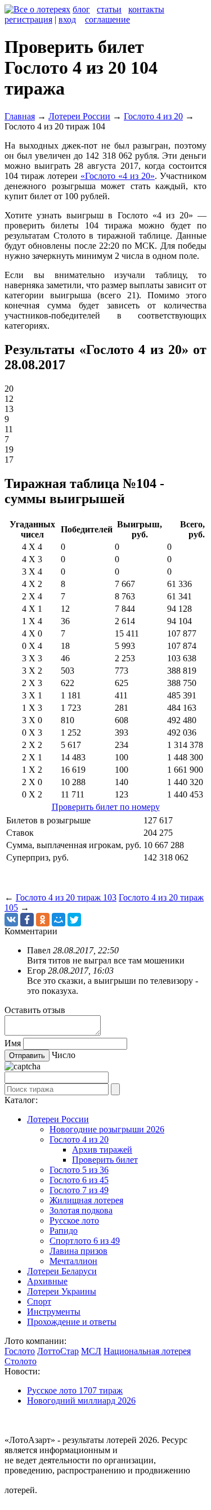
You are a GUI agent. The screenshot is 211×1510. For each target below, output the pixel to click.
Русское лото (74, 1220)
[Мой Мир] (58, 919)
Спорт (39, 1301)
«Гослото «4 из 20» (117, 176)
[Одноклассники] (43, 919)
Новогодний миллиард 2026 (81, 1400)
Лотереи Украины (61, 1291)
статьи (109, 9)
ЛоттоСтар (58, 1351)
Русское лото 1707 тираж (75, 1390)
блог (81, 9)
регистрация (28, 19)
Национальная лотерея (147, 1351)
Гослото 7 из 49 (79, 1190)
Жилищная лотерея (86, 1200)
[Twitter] (74, 919)
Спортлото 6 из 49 (85, 1240)
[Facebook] (27, 919)
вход (67, 19)
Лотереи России (58, 1119)
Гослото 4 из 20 (79, 1139)
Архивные (47, 1281)
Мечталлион (73, 1261)
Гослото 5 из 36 (79, 1170)
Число (63, 1055)
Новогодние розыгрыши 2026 (107, 1129)
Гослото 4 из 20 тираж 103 (66, 897)
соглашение (107, 19)
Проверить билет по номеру (106, 807)
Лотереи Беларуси (62, 1271)
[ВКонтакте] (11, 919)
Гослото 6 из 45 (79, 1180)
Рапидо (64, 1230)
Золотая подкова (81, 1210)
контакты (146, 9)
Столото (21, 1361)
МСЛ (91, 1351)
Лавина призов (78, 1251)
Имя (13, 1043)
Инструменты (53, 1311)
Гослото (20, 1351)
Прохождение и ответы (71, 1322)
